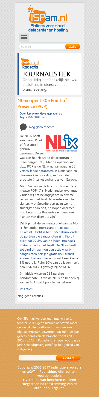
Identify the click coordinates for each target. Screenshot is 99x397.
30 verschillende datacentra (48, 168)
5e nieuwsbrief (51, 223)
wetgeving (24, 349)
